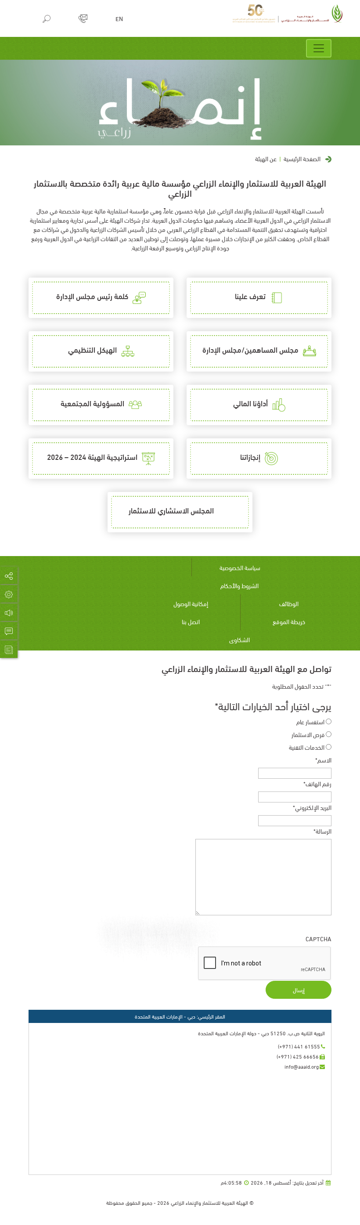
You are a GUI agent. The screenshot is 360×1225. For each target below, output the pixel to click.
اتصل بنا (191, 621)
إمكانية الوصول (190, 603)
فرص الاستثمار (308, 734)
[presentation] (264, 964)
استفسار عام (310, 721)
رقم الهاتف (317, 783)
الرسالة (322, 830)
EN (119, 18)
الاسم (323, 759)
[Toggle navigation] (318, 48)
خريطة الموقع (289, 621)
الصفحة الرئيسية (302, 158)
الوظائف (289, 603)
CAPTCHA (318, 938)
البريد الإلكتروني (312, 807)
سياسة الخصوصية (240, 567)
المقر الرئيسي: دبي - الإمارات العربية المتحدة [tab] (180, 1016)
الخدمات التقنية (306, 747)
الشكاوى (239, 639)
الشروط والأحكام (239, 585)
